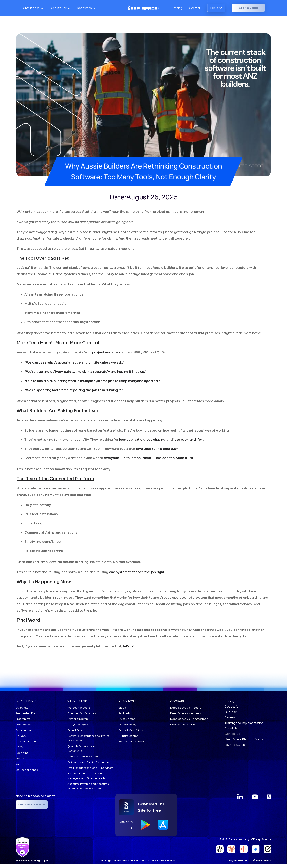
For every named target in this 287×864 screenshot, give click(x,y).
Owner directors (78, 719)
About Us (231, 728)
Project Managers (78, 707)
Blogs (122, 707)
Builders (38, 410)
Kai (18, 764)
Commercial (23, 730)
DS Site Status (235, 745)
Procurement (24, 724)
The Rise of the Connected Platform (55, 478)
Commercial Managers (81, 713)
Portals (20, 758)
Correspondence (27, 770)
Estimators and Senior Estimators (88, 762)
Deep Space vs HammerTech (189, 719)
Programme (23, 719)
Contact (194, 8)
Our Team (231, 712)
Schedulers (74, 730)
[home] (143, 7)
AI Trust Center (128, 736)
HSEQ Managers (77, 724)
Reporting (22, 753)
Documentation (26, 741)
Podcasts (125, 713)
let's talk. (130, 646)
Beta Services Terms (132, 741)
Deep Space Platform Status (244, 739)
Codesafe (231, 706)
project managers (107, 352)
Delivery (21, 736)
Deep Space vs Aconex (185, 713)
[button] (33, 8)
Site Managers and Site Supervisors (90, 768)
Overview (22, 707)
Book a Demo (248, 8)
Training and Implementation (244, 723)
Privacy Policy (127, 724)
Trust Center (127, 719)
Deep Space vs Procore (185, 707)
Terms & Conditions (131, 730)
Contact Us (232, 734)
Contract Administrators (83, 756)
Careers (230, 717)
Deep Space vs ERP (182, 724)
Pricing (177, 8)
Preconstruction (26, 713)
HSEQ (19, 747)
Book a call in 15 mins (32, 804)
